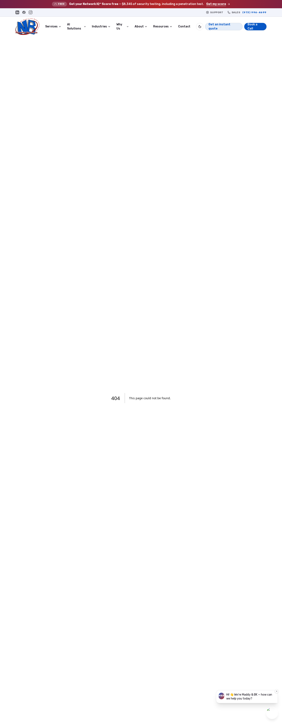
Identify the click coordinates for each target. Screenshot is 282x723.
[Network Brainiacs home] (27, 26)
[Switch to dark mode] (199, 26)
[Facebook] (24, 12)
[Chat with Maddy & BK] (272, 713)
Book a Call (252, 26)
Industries (99, 26)
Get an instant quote (219, 26)
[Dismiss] (277, 691)
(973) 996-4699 (254, 12)
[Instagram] (30, 12)
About (139, 26)
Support (216, 12)
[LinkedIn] (17, 12)
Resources (161, 26)
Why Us (119, 26)
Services (51, 26)
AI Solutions (74, 26)
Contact (184, 26)
